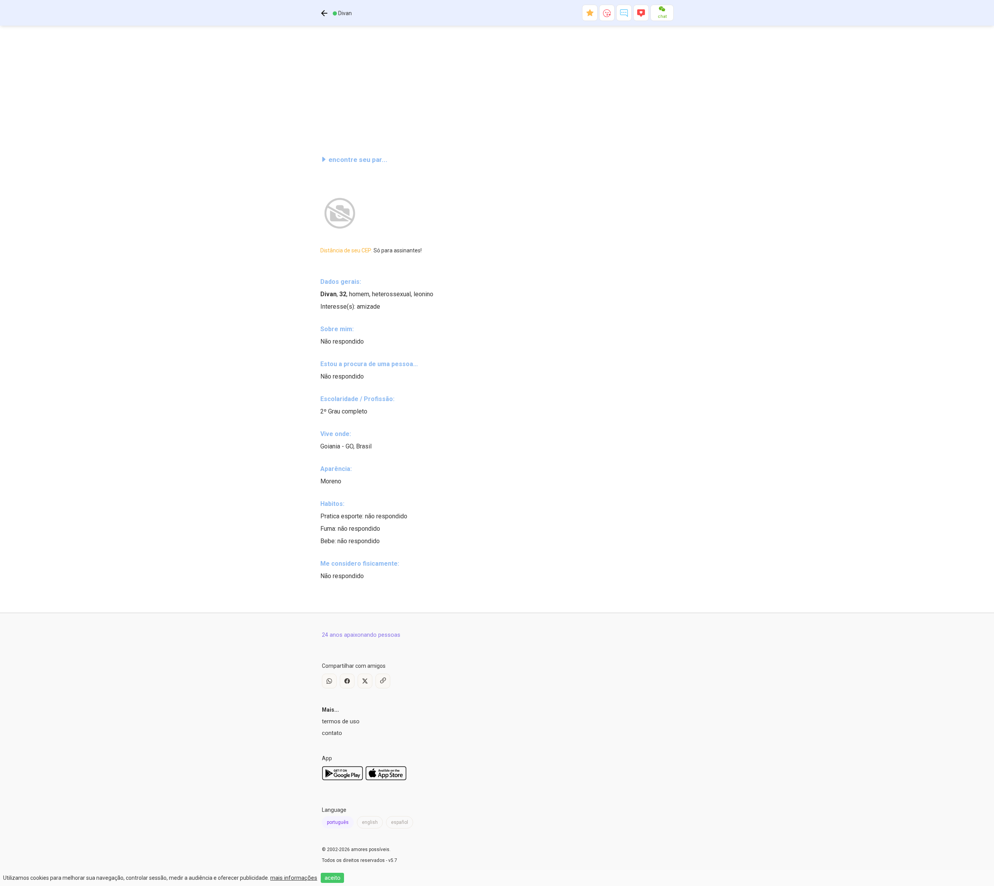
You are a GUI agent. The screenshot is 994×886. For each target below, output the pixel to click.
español (399, 822)
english (370, 822)
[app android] (342, 778)
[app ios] (386, 778)
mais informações (293, 877)
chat (662, 16)
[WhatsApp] (329, 681)
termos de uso (341, 721)
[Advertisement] (497, 87)
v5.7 (392, 860)
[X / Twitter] (365, 681)
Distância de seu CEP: (371, 250)
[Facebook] (347, 681)
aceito (333, 877)
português (338, 822)
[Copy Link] (382, 681)
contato (332, 733)
